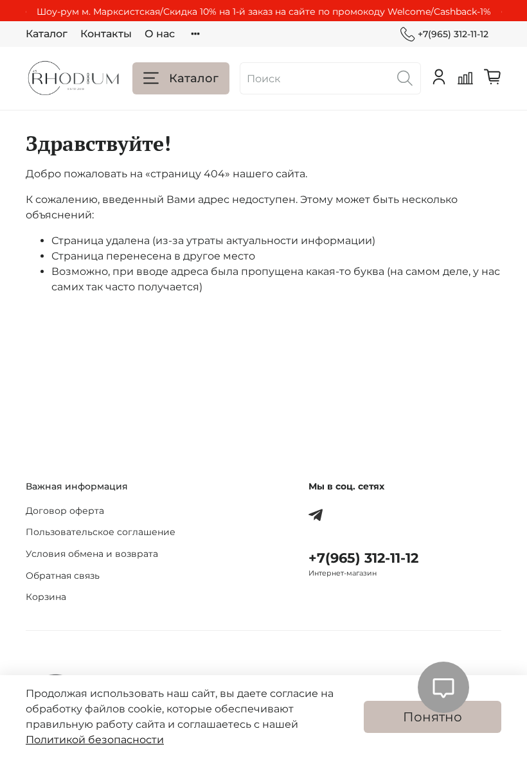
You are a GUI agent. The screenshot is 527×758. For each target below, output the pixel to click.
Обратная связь (63, 575)
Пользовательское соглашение (100, 532)
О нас (160, 34)
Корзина (46, 597)
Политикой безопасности (95, 740)
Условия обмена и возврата (92, 554)
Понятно (432, 717)
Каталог (46, 34)
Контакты (106, 34)
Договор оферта (65, 510)
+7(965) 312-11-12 (453, 34)
